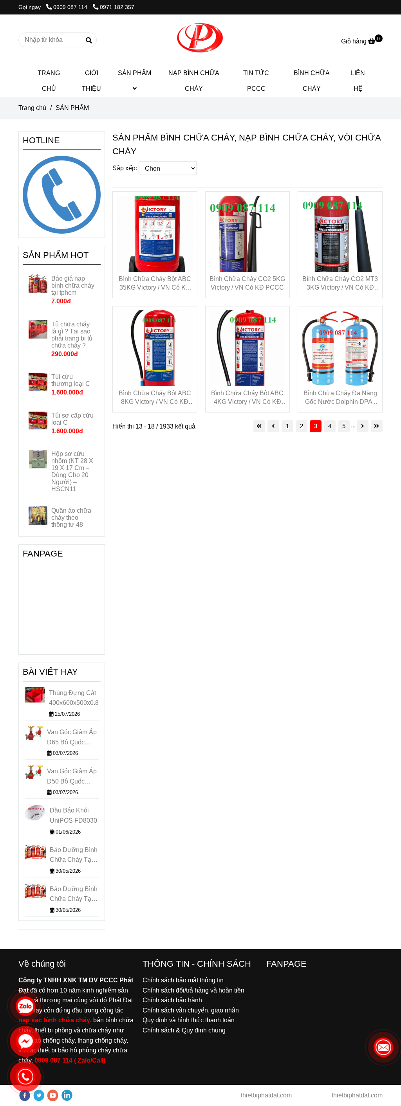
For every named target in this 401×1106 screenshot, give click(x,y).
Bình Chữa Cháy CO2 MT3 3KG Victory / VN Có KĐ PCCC (340, 284)
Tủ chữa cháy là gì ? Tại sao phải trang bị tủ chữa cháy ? (71, 335)
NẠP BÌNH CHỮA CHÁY (193, 81)
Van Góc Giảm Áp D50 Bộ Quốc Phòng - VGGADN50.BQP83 (73, 777)
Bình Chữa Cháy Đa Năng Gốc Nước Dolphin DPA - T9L (340, 398)
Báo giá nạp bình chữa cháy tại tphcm (72, 285)
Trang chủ (32, 107)
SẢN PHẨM (134, 73)
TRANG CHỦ (49, 81)
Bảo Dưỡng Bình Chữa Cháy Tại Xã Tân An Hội (74, 895)
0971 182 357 (117, 7)
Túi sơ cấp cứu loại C (72, 419)
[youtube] (52, 1095)
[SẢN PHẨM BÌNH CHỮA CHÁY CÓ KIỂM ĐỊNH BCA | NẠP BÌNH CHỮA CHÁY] (155, 234)
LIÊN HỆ (358, 81)
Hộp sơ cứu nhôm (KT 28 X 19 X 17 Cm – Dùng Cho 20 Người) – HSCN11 (72, 471)
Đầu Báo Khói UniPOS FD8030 (73, 815)
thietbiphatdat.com (265, 1095)
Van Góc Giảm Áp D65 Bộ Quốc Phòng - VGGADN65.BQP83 (73, 738)
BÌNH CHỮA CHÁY (312, 81)
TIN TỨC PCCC (256, 81)
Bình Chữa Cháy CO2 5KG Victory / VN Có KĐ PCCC (247, 283)
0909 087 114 (71, 7)
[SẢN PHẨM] (200, 39)
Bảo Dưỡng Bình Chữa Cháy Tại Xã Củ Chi (74, 856)
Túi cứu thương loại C (70, 380)
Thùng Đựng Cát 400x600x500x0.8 (74, 698)
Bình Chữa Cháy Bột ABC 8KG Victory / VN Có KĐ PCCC (155, 398)
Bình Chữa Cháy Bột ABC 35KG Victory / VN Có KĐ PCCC (155, 284)
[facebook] (24, 1095)
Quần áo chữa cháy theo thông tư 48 (71, 517)
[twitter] (38, 1095)
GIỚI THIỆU (91, 81)
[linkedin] (67, 1095)
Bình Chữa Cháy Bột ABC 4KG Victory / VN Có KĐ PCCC (247, 398)
